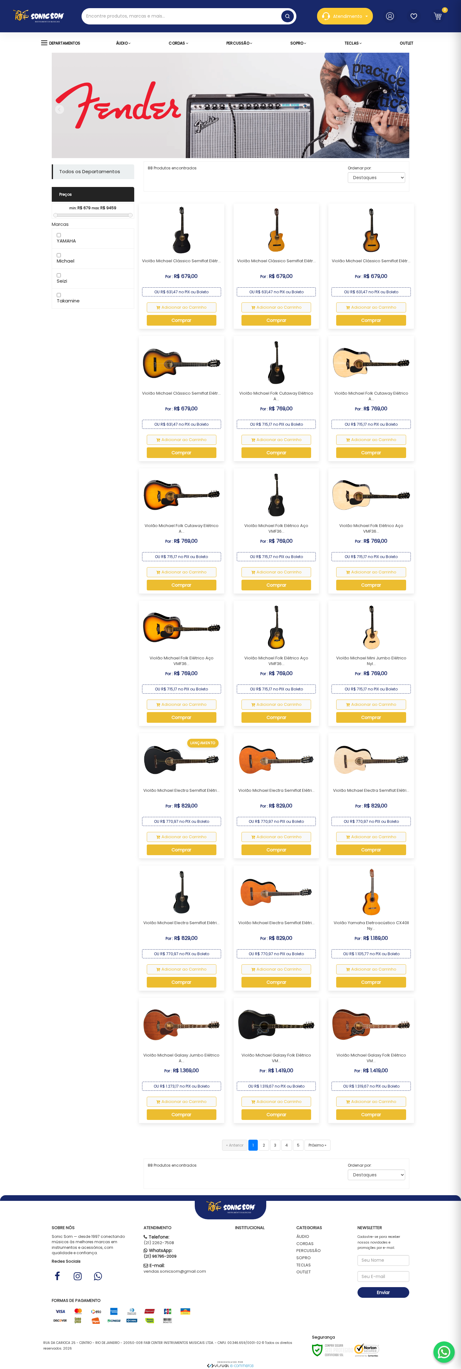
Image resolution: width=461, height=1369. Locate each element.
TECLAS (303, 1265)
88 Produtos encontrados (172, 168)
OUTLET (303, 1272)
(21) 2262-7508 (159, 1243)
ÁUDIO (302, 1236)
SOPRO (303, 1258)
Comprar (181, 320)
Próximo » (317, 1145)
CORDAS (305, 1244)
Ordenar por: (360, 168)
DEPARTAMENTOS (64, 43)
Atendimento (347, 16)
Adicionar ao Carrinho (184, 307)
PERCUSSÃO (308, 1251)
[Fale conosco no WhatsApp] (444, 1352)
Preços (65, 194)
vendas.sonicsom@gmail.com (175, 1271)
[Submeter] (287, 16)
